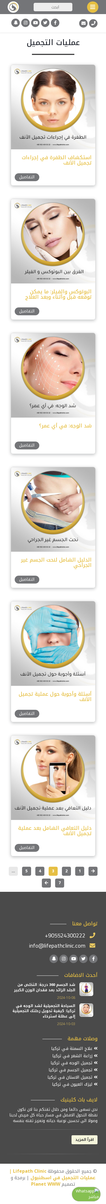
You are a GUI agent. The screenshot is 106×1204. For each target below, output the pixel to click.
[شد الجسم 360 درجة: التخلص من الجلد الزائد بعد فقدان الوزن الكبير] (86, 988)
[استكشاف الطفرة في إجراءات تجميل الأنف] (52, 106)
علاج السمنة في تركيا (72, 1049)
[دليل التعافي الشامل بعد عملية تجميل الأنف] (52, 777)
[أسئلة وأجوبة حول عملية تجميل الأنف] (52, 643)
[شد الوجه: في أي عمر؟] (52, 375)
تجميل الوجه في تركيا (72, 1063)
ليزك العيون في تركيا (73, 1084)
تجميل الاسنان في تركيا (70, 1077)
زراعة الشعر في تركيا (73, 1056)
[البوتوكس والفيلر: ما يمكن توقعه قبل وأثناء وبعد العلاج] (52, 241)
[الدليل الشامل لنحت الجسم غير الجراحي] (52, 509)
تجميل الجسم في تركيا (71, 1070)
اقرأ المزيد (84, 1139)
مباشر (94, 1197)
